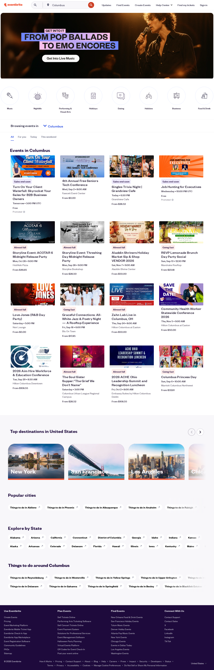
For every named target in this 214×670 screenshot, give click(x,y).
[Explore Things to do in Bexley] (157, 586)
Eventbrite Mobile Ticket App (17, 629)
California (56, 537)
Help (103, 661)
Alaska (14, 546)
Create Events (10, 617)
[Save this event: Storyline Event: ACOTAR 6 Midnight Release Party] (42, 238)
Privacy (60, 665)
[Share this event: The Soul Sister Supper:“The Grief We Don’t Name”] (99, 363)
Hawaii (116, 546)
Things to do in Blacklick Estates (183, 586)
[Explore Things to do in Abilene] (40, 507)
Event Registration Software (17, 641)
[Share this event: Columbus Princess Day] (198, 363)
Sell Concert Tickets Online (70, 625)
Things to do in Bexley (141, 586)
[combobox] (69, 5)
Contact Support (172, 617)
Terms (50, 665)
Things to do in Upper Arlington (159, 577)
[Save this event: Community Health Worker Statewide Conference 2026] (190, 300)
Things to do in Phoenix (60, 507)
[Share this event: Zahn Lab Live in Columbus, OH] (149, 300)
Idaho (155, 537)
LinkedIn (169, 633)
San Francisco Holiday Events (125, 621)
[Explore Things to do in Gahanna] (80, 586)
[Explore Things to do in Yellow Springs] (133, 577)
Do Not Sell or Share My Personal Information (145, 665)
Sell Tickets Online (66, 617)
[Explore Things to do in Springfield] (121, 586)
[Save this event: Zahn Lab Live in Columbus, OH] (141, 300)
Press (123, 661)
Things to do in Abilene (23, 507)
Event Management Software (71, 637)
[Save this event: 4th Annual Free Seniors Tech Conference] (91, 172)
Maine (190, 546)
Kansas (192, 537)
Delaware (77, 546)
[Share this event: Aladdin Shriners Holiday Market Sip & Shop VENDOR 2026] (149, 238)
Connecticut (80, 537)
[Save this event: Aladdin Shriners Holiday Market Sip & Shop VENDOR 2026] (141, 238)
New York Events (119, 637)
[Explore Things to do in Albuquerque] (121, 507)
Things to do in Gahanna (63, 586)
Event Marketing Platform (16, 625)
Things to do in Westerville (69, 577)
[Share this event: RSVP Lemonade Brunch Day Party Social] (198, 238)
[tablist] (33, 138)
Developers (156, 661)
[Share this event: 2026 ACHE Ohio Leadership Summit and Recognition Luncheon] (149, 363)
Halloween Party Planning (70, 641)
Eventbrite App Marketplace (17, 637)
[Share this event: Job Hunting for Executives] (198, 172)
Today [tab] (33, 136)
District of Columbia (109, 537)
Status (168, 661)
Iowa (151, 546)
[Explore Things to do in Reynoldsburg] (47, 577)
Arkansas (34, 546)
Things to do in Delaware (24, 586)
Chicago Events (118, 641)
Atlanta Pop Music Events (123, 633)
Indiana (173, 537)
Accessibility (73, 665)
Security (143, 661)
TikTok (168, 641)
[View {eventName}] (33, 166)
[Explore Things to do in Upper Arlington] (180, 577)
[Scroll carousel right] (200, 432)
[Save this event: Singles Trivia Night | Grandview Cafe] (141, 172)
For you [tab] (22, 136)
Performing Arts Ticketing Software (74, 621)
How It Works (45, 661)
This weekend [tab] (48, 136)
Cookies (86, 665)
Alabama (15, 537)
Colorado (55, 546)
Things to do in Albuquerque (101, 507)
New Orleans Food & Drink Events (127, 617)
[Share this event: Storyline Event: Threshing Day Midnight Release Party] (99, 238)
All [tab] (12, 136)
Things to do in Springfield (103, 586)
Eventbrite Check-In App (15, 633)
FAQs (6, 649)
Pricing (7, 621)
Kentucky (170, 546)
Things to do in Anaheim (142, 507)
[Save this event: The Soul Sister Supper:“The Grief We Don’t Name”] (91, 363)
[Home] (13, 5)
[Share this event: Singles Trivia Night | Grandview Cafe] (149, 172)
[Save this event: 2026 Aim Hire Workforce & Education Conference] (42, 363)
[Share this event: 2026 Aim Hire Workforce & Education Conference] (50, 363)
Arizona (35, 537)
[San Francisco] (96, 477)
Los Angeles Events (120, 649)
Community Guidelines (14, 645)
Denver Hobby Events (121, 629)
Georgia (136, 537)
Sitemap (8, 653)
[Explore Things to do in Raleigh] (196, 507)
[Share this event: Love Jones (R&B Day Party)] (50, 300)
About (87, 661)
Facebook (169, 629)
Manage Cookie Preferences (107, 665)
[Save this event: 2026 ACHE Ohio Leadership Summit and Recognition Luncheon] (141, 363)
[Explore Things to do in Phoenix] (78, 507)
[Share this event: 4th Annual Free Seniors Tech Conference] (99, 172)
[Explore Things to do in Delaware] (42, 586)
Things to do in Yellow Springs (112, 577)
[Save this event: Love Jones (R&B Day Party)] (42, 300)
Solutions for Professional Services (74, 633)
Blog (96, 661)
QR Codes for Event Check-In (71, 649)
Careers (113, 661)
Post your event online (68, 653)
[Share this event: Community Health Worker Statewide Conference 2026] (198, 300)
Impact (132, 661)
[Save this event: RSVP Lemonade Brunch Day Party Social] (190, 238)
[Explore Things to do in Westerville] (88, 577)
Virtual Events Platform (68, 645)
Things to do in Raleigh (180, 507)
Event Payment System (68, 629)
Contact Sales (171, 621)
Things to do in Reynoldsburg (27, 577)
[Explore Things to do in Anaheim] (160, 507)
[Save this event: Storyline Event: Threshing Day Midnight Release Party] (91, 238)
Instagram (169, 637)
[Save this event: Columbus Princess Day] (190, 363)
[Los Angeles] (156, 477)
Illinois (134, 546)
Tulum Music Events (120, 625)
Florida (97, 546)
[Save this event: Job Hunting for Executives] (190, 172)
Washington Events (120, 653)
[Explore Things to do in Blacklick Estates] (205, 586)
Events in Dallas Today (121, 645)
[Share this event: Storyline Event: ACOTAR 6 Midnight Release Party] (50, 238)
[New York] (36, 477)
